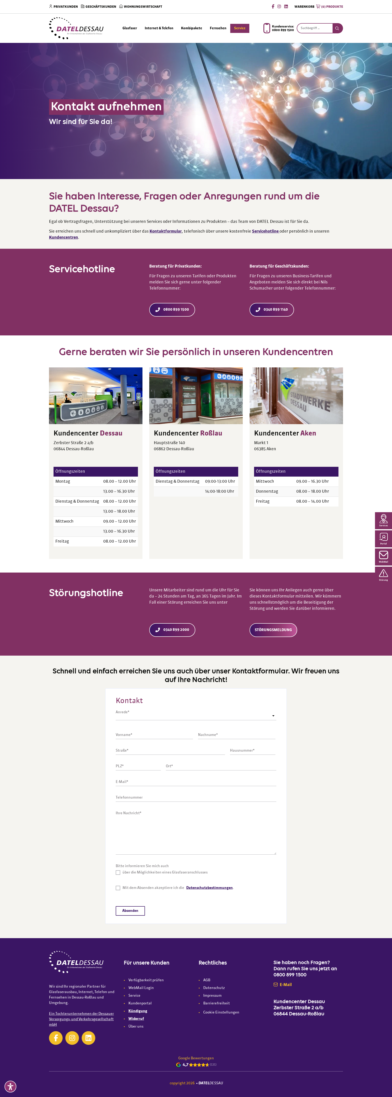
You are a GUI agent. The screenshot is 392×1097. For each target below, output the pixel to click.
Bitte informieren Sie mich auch (142, 866)
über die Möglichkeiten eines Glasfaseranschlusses (165, 872)
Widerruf (136, 1019)
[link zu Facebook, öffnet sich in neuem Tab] (273, 7)
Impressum (212, 996)
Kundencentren (63, 238)
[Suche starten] (338, 28)
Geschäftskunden (101, 6)
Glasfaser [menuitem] (129, 28)
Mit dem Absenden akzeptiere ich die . (178, 888)
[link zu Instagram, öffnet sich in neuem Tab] (72, 1038)
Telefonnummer (129, 797)
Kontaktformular (165, 231)
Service (134, 996)
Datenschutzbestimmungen (209, 888)
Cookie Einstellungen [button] (221, 1012)
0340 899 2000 (176, 630)
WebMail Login (141, 988)
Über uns (135, 1026)
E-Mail (122, 782)
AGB (206, 980)
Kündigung (137, 1011)
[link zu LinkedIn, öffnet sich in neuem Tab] (286, 7)
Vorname (124, 735)
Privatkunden (66, 6)
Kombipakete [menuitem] (191, 28)
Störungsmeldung (273, 630)
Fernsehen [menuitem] (218, 28)
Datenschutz (214, 988)
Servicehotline (265, 231)
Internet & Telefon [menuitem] (159, 28)
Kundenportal (140, 1003)
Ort (169, 766)
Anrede (122, 712)
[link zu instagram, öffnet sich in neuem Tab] (279, 7)
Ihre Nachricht (128, 813)
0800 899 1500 (176, 310)
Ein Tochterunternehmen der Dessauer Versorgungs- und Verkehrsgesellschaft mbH (81, 1019)
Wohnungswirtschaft (143, 6)
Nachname (208, 735)
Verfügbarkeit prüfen (146, 980)
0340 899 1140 (276, 310)
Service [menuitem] (239, 28)
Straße (122, 751)
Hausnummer (242, 751)
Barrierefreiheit (216, 1003)
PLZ (120, 766)
